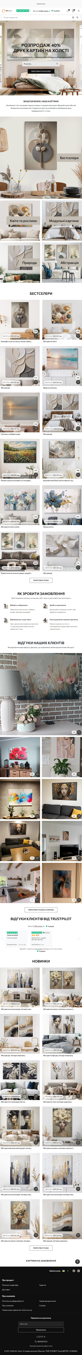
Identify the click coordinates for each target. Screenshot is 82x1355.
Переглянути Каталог (41, 71)
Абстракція (5, 388)
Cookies (42, 1305)
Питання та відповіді (10, 1285)
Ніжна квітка (48, 527)
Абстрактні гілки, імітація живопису (57, 1102)
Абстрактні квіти (50, 341)
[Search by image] (73, 17)
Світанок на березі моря (10, 434)
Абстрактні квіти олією (10, 527)
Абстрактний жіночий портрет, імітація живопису (16, 1148)
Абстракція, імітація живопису (13, 1055)
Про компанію (8, 1305)
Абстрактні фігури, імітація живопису (58, 1055)
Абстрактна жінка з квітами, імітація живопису (16, 1241)
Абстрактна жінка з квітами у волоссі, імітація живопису (58, 1009)
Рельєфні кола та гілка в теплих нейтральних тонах (16, 341)
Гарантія (42, 1285)
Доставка (6, 1290)
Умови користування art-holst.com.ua (17, 1310)
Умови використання (47, 1301)
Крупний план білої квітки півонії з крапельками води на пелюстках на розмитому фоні (58, 480)
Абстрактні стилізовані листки (13, 1102)
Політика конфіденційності (13, 1301)
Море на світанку (50, 388)
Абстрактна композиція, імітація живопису (16, 1009)
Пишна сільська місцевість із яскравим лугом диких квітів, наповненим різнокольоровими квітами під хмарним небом (16, 480)
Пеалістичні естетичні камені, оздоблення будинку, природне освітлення (16, 573)
